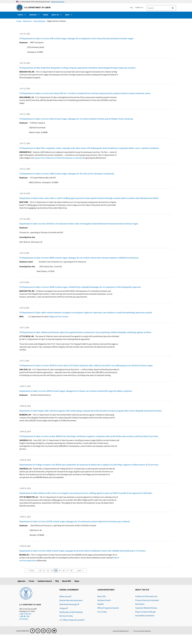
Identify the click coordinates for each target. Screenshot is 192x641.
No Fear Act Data (66, 616)
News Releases (39, 21)
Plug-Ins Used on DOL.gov (145, 612)
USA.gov (62, 608)
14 (56, 570)
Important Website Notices (146, 608)
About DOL (66, 581)
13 (52, 570)
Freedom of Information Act (146, 596)
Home (18, 21)
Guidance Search (45, 581)
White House (64, 596)
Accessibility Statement (144, 615)
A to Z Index (102, 612)
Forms (31, 581)
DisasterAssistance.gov (68, 604)
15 (59, 570)
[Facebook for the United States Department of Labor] (32, 630)
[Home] (26, 593)
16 (63, 570)
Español (100, 604)
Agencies (21, 581)
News (77, 581)
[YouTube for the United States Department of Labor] (54, 630)
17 (67, 570)
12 (48, 570)
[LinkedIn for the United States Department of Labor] (48, 630)
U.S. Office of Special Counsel (71, 620)
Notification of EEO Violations (71, 612)
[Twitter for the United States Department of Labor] (38, 630)
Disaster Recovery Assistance (70, 600)
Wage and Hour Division (59, 316)
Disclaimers (139, 604)
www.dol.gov (23, 619)
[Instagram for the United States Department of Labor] (43, 630)
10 (40, 570)
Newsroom (27, 21)
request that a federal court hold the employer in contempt (58, 158)
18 (71, 570)
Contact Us (139, 8)
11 (44, 570)
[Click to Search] (172, 8)
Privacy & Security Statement (147, 600)
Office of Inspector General (108, 608)
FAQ (131, 8)
